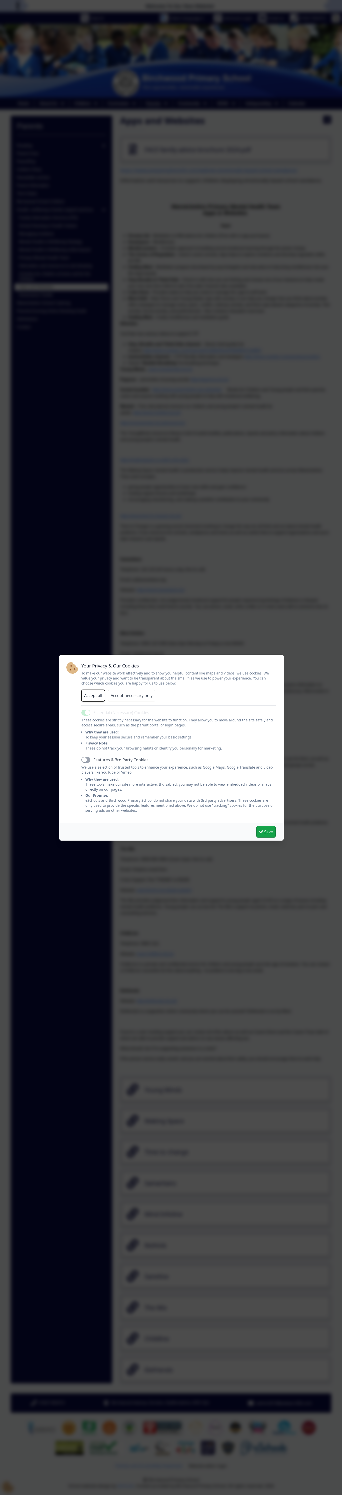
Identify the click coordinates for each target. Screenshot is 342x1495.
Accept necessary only (131, 695)
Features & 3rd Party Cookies (120, 760)
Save (268, 832)
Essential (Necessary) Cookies (121, 712)
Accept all (93, 695)
